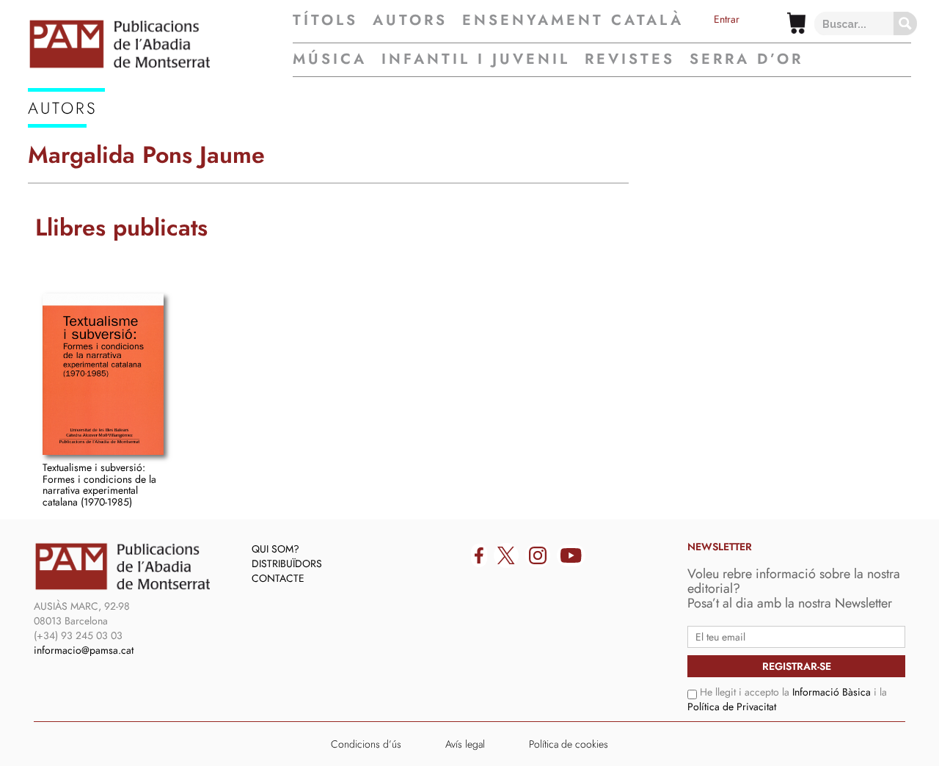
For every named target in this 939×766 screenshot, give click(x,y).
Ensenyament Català (573, 20)
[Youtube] (571, 555)
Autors (410, 20)
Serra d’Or (746, 59)
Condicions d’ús (366, 744)
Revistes (630, 59)
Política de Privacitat (731, 706)
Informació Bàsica (831, 692)
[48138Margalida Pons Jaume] (103, 374)
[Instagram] (537, 555)
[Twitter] (506, 555)
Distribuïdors (287, 563)
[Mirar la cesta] (796, 23)
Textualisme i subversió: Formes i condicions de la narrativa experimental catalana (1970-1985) (99, 484)
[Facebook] (479, 555)
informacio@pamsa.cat (84, 650)
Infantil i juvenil (475, 59)
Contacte (278, 578)
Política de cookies (568, 744)
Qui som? (275, 548)
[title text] (160, 44)
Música (330, 59)
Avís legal (465, 744)
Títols (325, 20)
